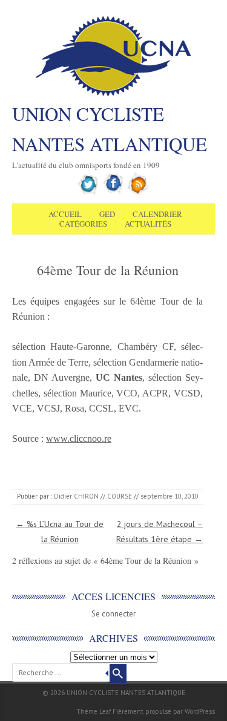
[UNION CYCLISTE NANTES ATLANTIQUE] (113, 94)
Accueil (65, 214)
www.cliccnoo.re (78, 438)
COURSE (119, 496)
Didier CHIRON (76, 496)
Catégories (83, 224)
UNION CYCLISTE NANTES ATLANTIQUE (109, 129)
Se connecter (113, 614)
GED (107, 214)
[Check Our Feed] (138, 192)
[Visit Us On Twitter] (88, 192)
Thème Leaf (93, 711)
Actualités (148, 224)
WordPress (200, 711)
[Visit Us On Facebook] (113, 192)
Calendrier (157, 214)
